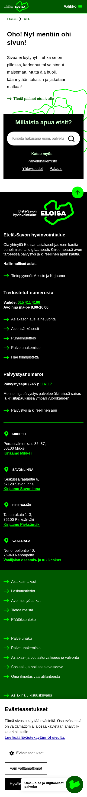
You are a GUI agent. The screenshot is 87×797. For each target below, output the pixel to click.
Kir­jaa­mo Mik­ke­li (17, 453)
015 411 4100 (29, 302)
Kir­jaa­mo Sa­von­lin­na (21, 489)
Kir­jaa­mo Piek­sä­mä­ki (21, 524)
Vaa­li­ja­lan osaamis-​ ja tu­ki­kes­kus (32, 560)
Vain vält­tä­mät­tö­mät (26, 768)
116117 (46, 384)
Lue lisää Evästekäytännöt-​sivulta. (35, 737)
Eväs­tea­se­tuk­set (29, 753)
